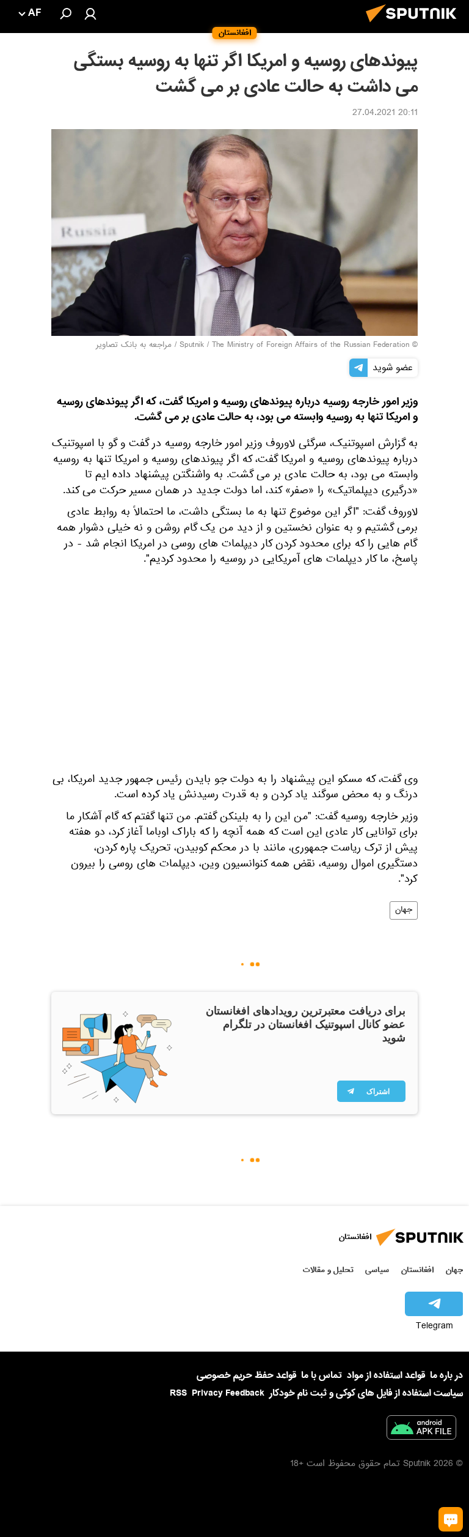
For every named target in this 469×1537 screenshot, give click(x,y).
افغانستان (417, 1270)
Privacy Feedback (228, 1393)
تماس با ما (321, 1376)
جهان (403, 910)
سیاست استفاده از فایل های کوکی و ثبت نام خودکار (366, 1393)
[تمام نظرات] (450, 1519)
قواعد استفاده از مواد (386, 1375)
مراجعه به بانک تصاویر (134, 345)
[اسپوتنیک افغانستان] (414, 25)
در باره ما (446, 1375)
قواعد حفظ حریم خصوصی (246, 1375)
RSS (178, 1393)
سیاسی (377, 1270)
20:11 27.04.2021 (385, 113)
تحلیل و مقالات (328, 1270)
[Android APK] (421, 1430)
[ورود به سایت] (90, 13)
